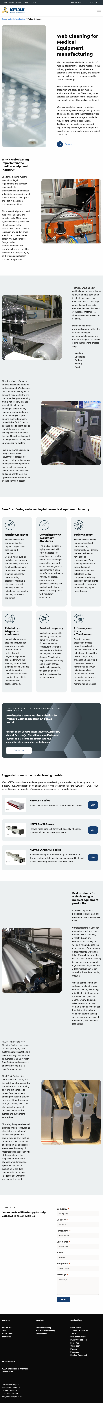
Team (26, 2)
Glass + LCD (75, 1328)
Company (62, 1208)
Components (41, 1334)
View (93, 805)
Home (4, 2)
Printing (73, 1349)
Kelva (4, 19)
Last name (62, 1241)
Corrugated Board (78, 1337)
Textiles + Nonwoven (79, 1331)
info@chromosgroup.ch (12, 1397)
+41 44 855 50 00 (10, 1394)
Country (61, 1219)
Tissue (73, 1334)
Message (61, 1274)
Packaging (74, 1352)
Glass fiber (75, 1346)
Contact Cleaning (43, 1328)
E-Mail (60, 1252)
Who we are (7, 1328)
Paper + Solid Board (78, 1340)
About (18, 2)
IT (100, 2)
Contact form (7, 1372)
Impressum (6, 1337)
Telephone (62, 1263)
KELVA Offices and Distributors (15, 1369)
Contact (34, 2)
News (11, 2)
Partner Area (76, 2)
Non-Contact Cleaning (45, 1331)
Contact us (70, 144)
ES (91, 2)
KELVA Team (7, 1334)
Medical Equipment (78, 1355)
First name (62, 1230)
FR (96, 2)
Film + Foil (74, 1343)
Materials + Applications (16, 19)
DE (87, 2)
